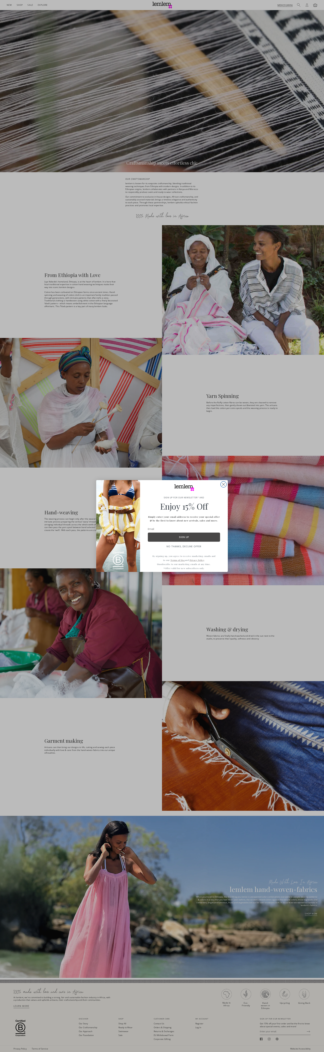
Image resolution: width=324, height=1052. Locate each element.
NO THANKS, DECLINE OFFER (184, 546)
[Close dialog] (223, 484)
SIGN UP (184, 537)
